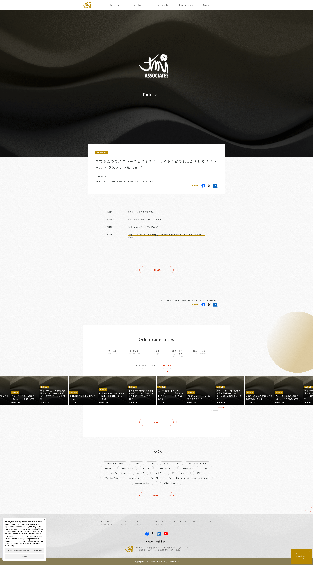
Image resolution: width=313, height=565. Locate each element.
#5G (152, 463)
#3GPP (136, 463)
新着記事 (134, 352)
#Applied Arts (111, 478)
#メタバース (148, 181)
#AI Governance (119, 473)
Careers (206, 5)
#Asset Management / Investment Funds (188, 478)
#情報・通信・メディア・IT (129, 181)
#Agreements (188, 468)
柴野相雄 (140, 212)
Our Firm (114, 5)
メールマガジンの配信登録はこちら (301, 556)
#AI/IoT (140, 473)
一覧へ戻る (156, 270)
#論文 (97, 181)
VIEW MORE (156, 495)
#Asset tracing (142, 483)
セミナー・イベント (145, 366)
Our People (162, 5)
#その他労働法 (108, 181)
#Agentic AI (165, 468)
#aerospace (127, 468)
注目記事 (112, 352)
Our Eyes (138, 5)
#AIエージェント (179, 473)
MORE (156, 422)
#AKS (199, 473)
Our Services (186, 5)
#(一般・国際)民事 (115, 463)
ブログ (156, 352)
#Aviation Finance (169, 483)
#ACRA (108, 468)
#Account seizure (197, 463)
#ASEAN (155, 478)
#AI (206, 468)
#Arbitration (134, 478)
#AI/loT (158, 473)
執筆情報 (167, 366)
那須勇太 (150, 212)
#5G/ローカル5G (171, 463)
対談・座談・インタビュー (178, 353)
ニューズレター (200, 352)
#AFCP (146, 468)
